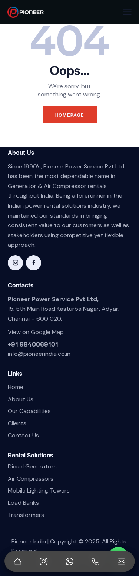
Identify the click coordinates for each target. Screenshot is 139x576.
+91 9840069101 (33, 344)
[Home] (17, 561)
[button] (127, 12)
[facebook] (33, 262)
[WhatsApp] (70, 561)
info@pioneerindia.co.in (39, 354)
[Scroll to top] (125, 535)
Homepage (69, 115)
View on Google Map (36, 332)
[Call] (95, 561)
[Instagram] (43, 561)
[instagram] (15, 262)
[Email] (121, 561)
